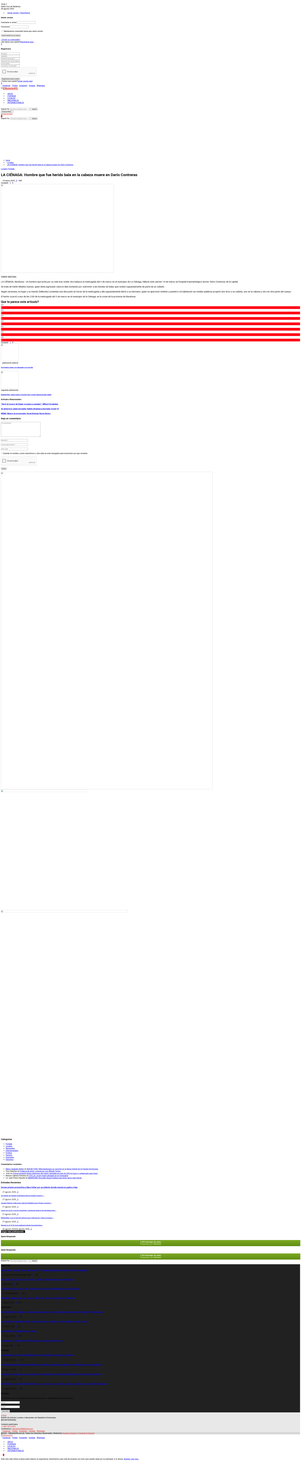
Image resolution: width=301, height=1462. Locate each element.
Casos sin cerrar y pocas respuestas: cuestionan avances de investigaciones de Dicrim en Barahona (51, 1374)
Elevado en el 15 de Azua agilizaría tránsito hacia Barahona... (22, 1225)
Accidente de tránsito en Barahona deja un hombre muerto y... (22, 1196)
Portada (11, 169)
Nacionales (10, 1148)
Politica (9, 1153)
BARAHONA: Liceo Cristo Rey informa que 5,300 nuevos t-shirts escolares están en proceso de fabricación (54, 1384)
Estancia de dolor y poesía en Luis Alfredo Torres (40, 1171)
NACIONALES (13, 100)
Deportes (9, 1159)
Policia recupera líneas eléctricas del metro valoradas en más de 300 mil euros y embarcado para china (55, 1173)
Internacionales (12, 1151)
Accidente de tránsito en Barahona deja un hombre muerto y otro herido (37, 1355)
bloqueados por (150, 1243)
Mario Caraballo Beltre (15, 1169)
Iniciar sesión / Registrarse (18, 13)
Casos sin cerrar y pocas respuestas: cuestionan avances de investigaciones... (29, 1210)
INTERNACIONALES (15, 103)
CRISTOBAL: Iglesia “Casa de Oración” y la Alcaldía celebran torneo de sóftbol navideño (44, 1270)
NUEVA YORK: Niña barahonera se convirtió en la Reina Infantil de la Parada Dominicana (62, 1169)
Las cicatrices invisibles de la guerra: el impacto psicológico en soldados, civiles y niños (44, 1321)
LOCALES (11, 98)
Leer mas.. (135, 1459)
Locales (4, 169)
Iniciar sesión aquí (25, 81)
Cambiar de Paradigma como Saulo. (19, 1331)
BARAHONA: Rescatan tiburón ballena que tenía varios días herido (55, 1178)
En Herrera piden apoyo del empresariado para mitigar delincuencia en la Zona (40, 1288)
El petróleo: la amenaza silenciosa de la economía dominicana (31, 1340)
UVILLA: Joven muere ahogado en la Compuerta (48, 1176)
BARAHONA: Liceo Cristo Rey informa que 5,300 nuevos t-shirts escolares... (27, 1218)
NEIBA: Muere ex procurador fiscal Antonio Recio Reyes (25, 413)
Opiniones (10, 1157)
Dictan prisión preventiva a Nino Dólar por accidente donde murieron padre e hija (39, 1187)
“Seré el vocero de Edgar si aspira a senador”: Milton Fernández (29, 404)
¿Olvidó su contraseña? (10, 40)
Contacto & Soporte (86, 1433)
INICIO (10, 94)
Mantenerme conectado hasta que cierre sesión (23, 31)
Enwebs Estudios (70, 1433)
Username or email (8, 22)
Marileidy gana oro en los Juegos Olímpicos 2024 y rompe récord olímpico (38, 1298)
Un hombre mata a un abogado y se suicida (17, 367)
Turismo (9, 1155)
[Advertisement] (150, 137)
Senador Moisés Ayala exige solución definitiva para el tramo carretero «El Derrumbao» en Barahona (51, 1364)
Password (5, 27)
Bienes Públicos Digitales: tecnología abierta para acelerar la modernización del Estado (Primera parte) (52, 1312)
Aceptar (127, 1459)
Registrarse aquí (27, 42)
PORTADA (11, 96)
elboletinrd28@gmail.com (22, 1429)
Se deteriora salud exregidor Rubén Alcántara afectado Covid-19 (30, 409)
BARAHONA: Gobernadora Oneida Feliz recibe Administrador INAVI (26, 395)
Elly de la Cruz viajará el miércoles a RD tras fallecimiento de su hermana (37, 1279)
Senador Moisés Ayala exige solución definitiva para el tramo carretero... (26, 1203)
